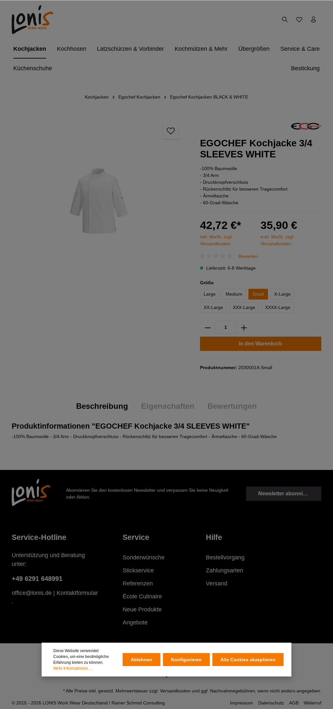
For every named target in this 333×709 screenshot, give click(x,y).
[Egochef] (306, 125)
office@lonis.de (32, 593)
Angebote (135, 622)
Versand (216, 583)
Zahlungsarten (224, 570)
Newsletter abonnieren (286, 493)
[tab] (102, 406)
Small (258, 294)
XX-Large (213, 307)
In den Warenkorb (260, 343)
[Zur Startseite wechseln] (32, 19)
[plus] (244, 327)
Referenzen (138, 583)
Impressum (241, 702)
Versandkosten (175, 690)
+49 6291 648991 (37, 578)
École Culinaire (142, 596)
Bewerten (248, 256)
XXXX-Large (277, 307)
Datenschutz (271, 702)
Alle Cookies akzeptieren (247, 659)
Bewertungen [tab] (232, 406)
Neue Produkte (142, 609)
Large (210, 294)
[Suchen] (284, 19)
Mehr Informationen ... (72, 668)
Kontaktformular (77, 593)
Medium (234, 294)
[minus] (208, 327)
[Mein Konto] (313, 19)
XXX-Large (244, 307)
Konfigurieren (186, 659)
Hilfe (214, 537)
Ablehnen (141, 659)
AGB (294, 702)
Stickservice (138, 570)
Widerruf (312, 702)
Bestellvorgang (225, 557)
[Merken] (171, 131)
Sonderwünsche (144, 557)
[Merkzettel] (299, 19)
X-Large (282, 294)
